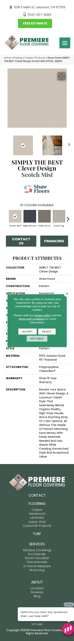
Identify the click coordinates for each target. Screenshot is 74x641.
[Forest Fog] (59, 216)
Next (68, 143)
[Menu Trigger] (64, 42)
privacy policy (42, 315)
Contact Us (21, 241)
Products (40, 57)
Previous (6, 143)
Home (7, 57)
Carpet (28, 57)
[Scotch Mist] (15, 216)
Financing (54, 241)
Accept (27, 331)
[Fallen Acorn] (44, 216)
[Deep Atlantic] (29, 216)
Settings (37, 338)
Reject (47, 331)
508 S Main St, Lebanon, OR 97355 (40, 7)
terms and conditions (32, 318)
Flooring (17, 57)
